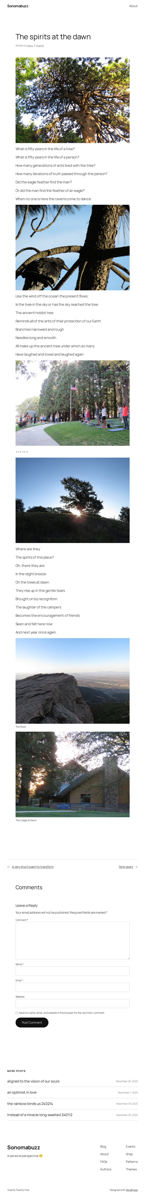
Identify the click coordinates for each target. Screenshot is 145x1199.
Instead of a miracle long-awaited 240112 (39, 1115)
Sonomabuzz (17, 6)
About (133, 6)
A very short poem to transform (33, 867)
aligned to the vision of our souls (33, 1081)
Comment (22, 920)
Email (19, 980)
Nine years (126, 867)
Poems (40, 45)
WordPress (132, 1190)
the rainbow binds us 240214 (30, 1104)
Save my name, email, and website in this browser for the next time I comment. (62, 1012)
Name (20, 964)
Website (20, 996)
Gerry (30, 45)
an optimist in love (22, 1092)
